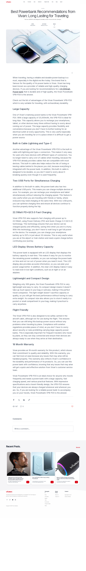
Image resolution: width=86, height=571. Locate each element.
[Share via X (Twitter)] (19, 400)
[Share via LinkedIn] (24, 400)
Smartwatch (39, 1)
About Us (57, 494)
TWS (45, 500)
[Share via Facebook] (14, 400)
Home (24, 1)
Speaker (46, 498)
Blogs (57, 1)
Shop (52, 1)
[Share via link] (29, 400)
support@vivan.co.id (68, 494)
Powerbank (29, 1)
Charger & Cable (46, 1)
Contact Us (57, 496)
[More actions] (72, 73)
